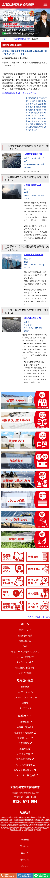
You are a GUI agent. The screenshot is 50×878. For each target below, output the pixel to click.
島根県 (41, 825)
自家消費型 (24, 743)
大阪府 (9, 825)
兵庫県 (15, 825)
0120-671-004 (25, 801)
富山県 (41, 820)
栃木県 (46, 818)
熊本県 (18, 830)
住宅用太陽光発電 (25, 727)
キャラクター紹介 (25, 662)
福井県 (4, 823)
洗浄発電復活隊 (24, 759)
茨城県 (40, 818)
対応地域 (25, 812)
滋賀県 (46, 823)
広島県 (4, 828)
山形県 (28, 818)
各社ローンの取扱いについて (25, 651)
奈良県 (21, 825)
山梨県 (10, 823)
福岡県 (40, 828)
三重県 (40, 823)
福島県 (34, 818)
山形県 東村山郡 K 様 (33, 255)
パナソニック (25, 708)
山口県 (10, 828)
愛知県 (34, 823)
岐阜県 (22, 823)
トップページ (5, 39)
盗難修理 (24, 749)
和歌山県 (28, 825)
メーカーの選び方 (25, 657)
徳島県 (16, 828)
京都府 (3, 825)
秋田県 (22, 818)
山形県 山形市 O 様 (32, 318)
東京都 (21, 820)
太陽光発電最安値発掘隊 (18, 4)
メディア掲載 (25, 673)
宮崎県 (30, 830)
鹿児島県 (37, 830)
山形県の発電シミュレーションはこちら (19, 93)
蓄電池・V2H (24, 738)
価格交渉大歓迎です (25, 667)
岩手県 (10, 818)
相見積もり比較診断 (24, 733)
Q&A (25, 646)
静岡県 (28, 823)
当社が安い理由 (25, 635)
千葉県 (15, 820)
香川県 (22, 828)
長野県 (16, 823)
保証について (25, 630)
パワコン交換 (24, 754)
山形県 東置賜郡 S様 (33, 154)
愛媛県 (28, 828)
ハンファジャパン (25, 692)
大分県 (24, 830)
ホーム (25, 624)
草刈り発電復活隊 (24, 765)
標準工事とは (25, 641)
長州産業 (25, 687)
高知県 (34, 828)
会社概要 (25, 840)
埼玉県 (9, 820)
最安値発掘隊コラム (24, 770)
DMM (25, 703)
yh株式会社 (24, 722)
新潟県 (35, 820)
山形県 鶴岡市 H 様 (32, 185)
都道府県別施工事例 (21, 39)
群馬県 (3, 820)
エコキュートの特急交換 (24, 775)
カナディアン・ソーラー (25, 697)
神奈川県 (28, 820)
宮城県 (16, 818)
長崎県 (12, 830)
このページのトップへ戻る (39, 617)
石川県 (47, 820)
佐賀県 (46, 828)
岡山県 (47, 825)
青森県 (4, 818)
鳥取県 (35, 825)
